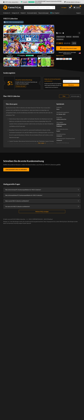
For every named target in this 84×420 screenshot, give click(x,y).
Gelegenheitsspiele (61, 36)
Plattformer (68, 36)
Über (64, 96)
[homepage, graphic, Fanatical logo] (12, 7)
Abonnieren (71, 85)
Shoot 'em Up (76, 36)
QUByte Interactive (61, 124)
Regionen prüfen (60, 55)
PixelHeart (59, 126)
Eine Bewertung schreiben (16, 169)
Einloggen (64, 7)
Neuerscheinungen (43, 13)
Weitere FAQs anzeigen (42, 211)
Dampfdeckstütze (60, 134)
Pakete (22, 13)
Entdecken (6, 13)
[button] (11, 2)
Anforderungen (75, 96)
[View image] (11, 62)
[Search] (53, 7)
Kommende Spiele (32, 13)
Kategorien (15, 13)
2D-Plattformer (60, 39)
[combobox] (42, 7)
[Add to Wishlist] (79, 33)
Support (78, 13)
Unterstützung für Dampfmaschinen (65, 138)
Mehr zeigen (41, 143)
